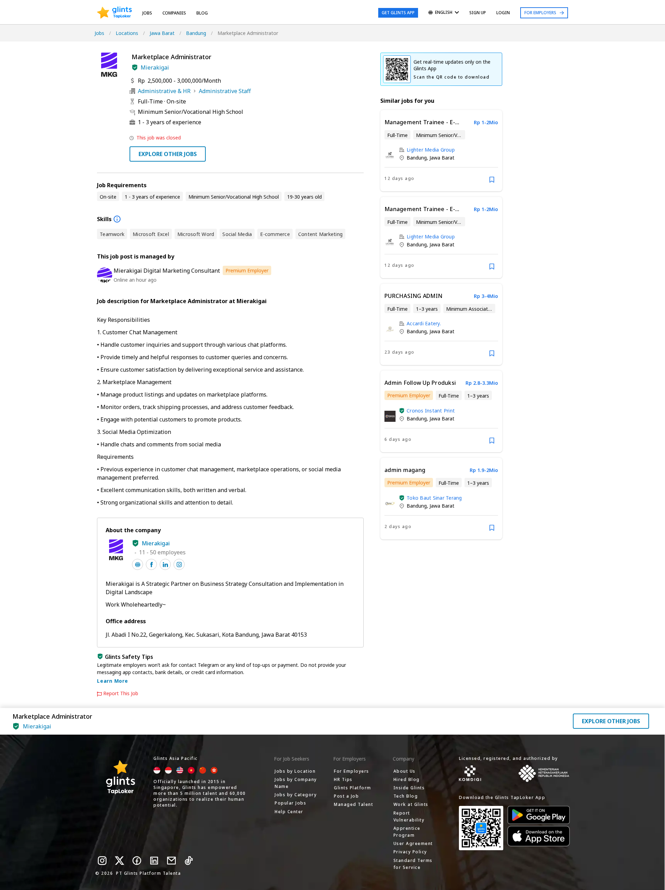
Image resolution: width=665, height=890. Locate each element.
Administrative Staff (225, 91)
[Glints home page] (114, 13)
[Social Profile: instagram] (179, 564)
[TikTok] (189, 861)
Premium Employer (246, 270)
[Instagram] (102, 861)
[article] (441, 150)
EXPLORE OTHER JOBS (168, 154)
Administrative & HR (164, 91)
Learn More (112, 681)
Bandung (196, 33)
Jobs (147, 13)
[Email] (171, 861)
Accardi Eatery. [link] (424, 323)
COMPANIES (174, 13)
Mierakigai (155, 67)
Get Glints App (398, 13)
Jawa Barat (162, 33)
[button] (135, 67)
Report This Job (120, 693)
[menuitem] (443, 13)
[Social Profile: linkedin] (165, 564)
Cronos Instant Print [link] (431, 410)
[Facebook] (137, 861)
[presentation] (114, 13)
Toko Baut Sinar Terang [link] (434, 497)
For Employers (540, 13)
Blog (202, 13)
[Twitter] (119, 861)
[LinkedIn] (154, 861)
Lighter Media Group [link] (431, 149)
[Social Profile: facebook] (151, 564)
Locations (127, 33)
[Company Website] (137, 564)
